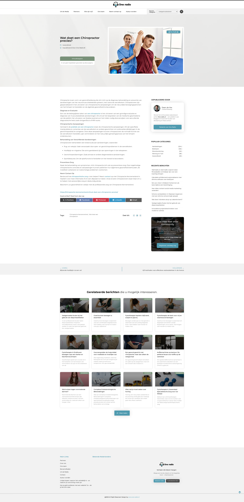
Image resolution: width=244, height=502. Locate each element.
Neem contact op (115, 11)
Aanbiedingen (157, 146)
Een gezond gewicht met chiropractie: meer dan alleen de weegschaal (136, 354)
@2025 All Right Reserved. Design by (122, 497)
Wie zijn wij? (88, 11)
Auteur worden (131, 11)
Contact (62, 475)
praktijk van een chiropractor (82, 127)
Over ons (63, 463)
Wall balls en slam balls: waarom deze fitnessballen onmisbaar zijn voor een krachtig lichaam (165, 172)
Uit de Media (64, 11)
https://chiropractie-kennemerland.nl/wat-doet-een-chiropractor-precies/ (89, 192)
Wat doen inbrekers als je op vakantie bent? (167, 199)
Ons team (101, 11)
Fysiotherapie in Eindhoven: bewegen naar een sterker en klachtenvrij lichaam (72, 354)
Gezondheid (67, 45)
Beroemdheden (65, 469)
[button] (181, 11)
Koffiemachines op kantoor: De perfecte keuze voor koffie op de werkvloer (168, 354)
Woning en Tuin (157, 153)
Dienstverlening (157, 151)
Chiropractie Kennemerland (79, 214)
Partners (76, 11)
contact (108, 176)
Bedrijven (155, 149)
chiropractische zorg (80, 176)
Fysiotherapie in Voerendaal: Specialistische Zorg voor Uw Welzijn (167, 391)
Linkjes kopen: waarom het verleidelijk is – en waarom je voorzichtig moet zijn (75, 481)
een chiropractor (94, 113)
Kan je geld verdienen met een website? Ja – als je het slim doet (76, 486)
